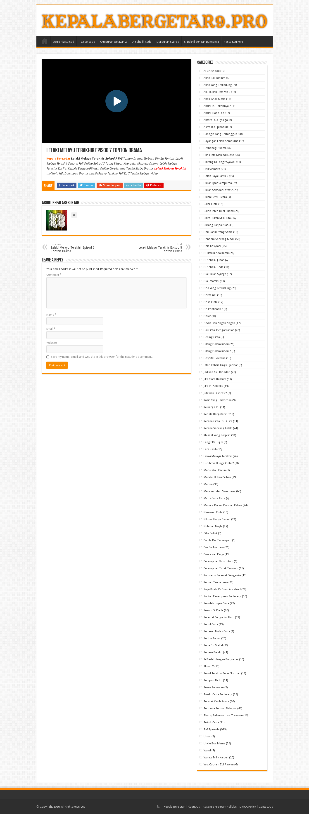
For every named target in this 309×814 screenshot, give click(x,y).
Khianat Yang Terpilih (217, 435)
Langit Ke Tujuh (213, 442)
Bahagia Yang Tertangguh (220, 134)
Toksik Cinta (211, 722)
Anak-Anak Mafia (215, 99)
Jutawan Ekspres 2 (215, 393)
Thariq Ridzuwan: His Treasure (223, 715)
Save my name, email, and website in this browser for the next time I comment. (101, 356)
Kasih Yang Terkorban (218, 400)
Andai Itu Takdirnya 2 (217, 106)
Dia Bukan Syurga (168, 41)
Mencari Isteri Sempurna (219, 491)
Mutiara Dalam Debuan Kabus (223, 505)
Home (44, 41)
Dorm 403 (210, 295)
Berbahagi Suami (215, 148)
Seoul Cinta (211, 624)
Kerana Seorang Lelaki (218, 428)
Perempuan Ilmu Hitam (218, 561)
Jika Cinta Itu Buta (215, 379)
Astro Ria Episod (63, 41)
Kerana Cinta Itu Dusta (218, 421)
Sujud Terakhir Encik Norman (222, 673)
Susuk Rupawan (214, 687)
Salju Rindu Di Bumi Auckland (222, 589)
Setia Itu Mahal (213, 645)
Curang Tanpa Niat (216, 225)
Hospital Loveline (215, 358)
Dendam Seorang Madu (219, 239)
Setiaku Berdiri (213, 652)
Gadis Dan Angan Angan (219, 323)
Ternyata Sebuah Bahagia (220, 708)
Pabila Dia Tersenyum (217, 540)
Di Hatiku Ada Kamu (216, 253)
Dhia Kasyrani (212, 246)
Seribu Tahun (212, 638)
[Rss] (158, 806)
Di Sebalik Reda (142, 41)
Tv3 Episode (87, 41)
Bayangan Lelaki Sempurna (221, 141)
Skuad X (209, 666)
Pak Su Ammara (214, 547)
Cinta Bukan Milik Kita (217, 218)
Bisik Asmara (212, 169)
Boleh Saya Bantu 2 (216, 176)
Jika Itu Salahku (213, 386)
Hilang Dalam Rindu (216, 344)
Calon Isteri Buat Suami (219, 211)
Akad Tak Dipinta (214, 78)
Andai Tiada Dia (214, 113)
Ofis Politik (210, 533)
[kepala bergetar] (154, 19)
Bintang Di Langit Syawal (219, 162)
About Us (194, 806)
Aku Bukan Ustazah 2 (113, 41)
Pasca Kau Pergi (234, 41)
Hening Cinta (212, 337)
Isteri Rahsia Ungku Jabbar (221, 365)
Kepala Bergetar (214, 414)
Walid (207, 750)
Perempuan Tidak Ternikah (221, 568)
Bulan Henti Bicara (215, 197)
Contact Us (266, 806)
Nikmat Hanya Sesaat (217, 519)
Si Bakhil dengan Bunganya (201, 41)
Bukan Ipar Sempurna (218, 183)
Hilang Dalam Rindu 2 (217, 351)
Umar (207, 736)
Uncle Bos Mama (214, 743)
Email (50, 328)
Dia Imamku (211, 281)
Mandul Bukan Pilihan (217, 477)
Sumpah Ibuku (213, 680)
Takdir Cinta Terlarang (218, 694)
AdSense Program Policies (220, 806)
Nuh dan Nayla (213, 526)
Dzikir (207, 316)
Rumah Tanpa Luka (216, 582)
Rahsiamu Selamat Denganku (222, 575)
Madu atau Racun (215, 470)
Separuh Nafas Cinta (217, 631)
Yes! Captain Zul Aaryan (219, 764)
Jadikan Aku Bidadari (217, 372)
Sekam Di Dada (213, 610)
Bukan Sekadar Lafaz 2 (218, 190)
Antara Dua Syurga (216, 120)
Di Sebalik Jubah (214, 260)
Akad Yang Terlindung (218, 85)
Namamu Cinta (213, 512)
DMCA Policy (248, 806)
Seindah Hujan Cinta (216, 603)
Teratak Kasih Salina (216, 701)
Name (51, 314)
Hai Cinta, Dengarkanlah (219, 330)
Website (51, 342)
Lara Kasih (210, 449)
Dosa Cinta (211, 302)
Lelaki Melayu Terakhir (218, 456)
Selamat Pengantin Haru (219, 617)
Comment (53, 274)
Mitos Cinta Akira (214, 498)
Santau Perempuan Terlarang (222, 596)
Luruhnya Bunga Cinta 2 (219, 463)
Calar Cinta (211, 204)
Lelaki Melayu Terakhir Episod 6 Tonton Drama (73, 248)
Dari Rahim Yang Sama (218, 232)
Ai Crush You (212, 71)
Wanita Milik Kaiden (216, 757)
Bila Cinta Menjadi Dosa (219, 155)
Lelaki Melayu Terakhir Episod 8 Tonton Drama (160, 248)
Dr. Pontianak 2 (213, 309)
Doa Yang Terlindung (217, 288)
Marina (208, 484)
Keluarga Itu (211, 407)
